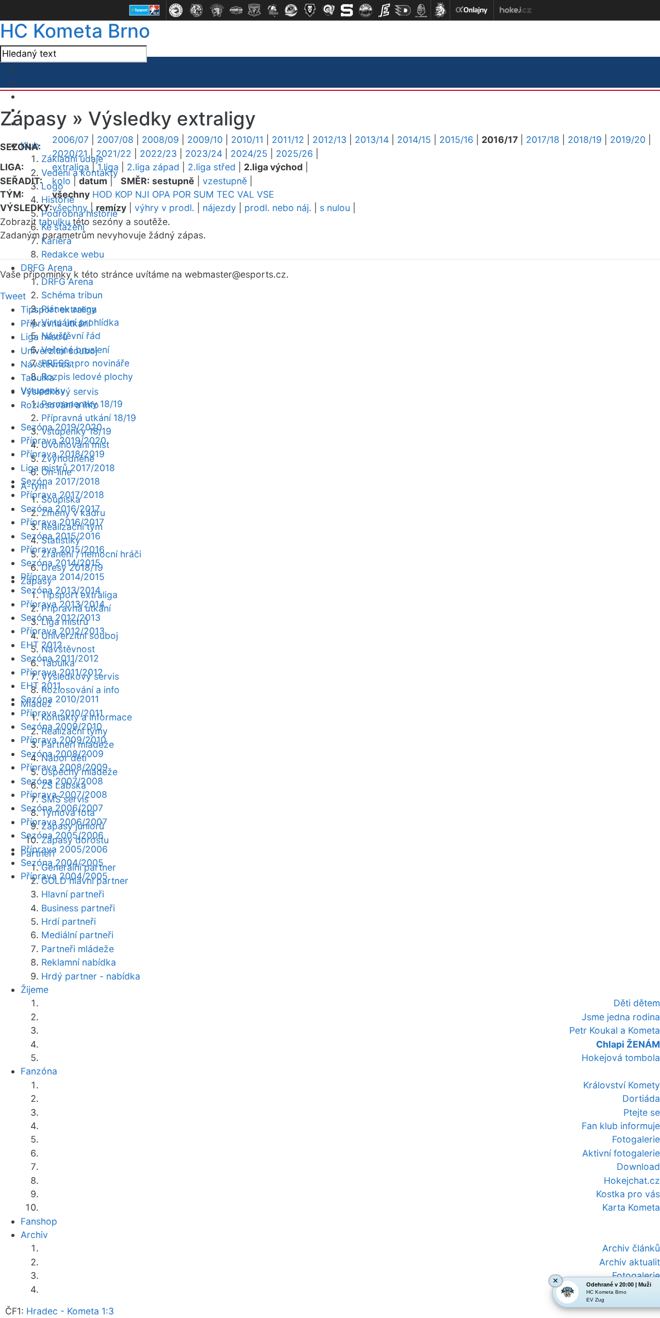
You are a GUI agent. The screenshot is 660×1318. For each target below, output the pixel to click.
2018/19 (585, 139)
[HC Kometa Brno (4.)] (235, 10)
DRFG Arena (67, 281)
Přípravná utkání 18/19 (88, 417)
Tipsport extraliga (59, 309)
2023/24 (203, 153)
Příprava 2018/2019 (63, 453)
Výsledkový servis (59, 391)
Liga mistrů (44, 336)
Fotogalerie (636, 1275)
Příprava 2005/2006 (64, 849)
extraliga (70, 167)
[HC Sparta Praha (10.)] (347, 10)
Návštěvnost (68, 649)
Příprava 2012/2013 (63, 630)
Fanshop (39, 1221)
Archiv (34, 1234)
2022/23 (158, 153)
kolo (61, 180)
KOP (124, 194)
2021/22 (113, 153)
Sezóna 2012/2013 (61, 617)
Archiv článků (631, 1248)
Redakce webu (72, 254)
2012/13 (329, 139)
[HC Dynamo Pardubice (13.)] (402, 10)
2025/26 (294, 153)
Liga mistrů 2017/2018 (68, 467)
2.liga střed (212, 167)
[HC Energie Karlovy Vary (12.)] (384, 10)
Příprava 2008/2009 (64, 767)
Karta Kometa (631, 1207)
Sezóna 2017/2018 (60, 481)
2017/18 (542, 139)
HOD (102, 194)
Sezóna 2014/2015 (61, 562)
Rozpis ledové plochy (87, 376)
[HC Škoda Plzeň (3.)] (217, 10)
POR (182, 194)
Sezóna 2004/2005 (62, 862)
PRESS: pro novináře (85, 363)
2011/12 (288, 139)
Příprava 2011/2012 (62, 672)
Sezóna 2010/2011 (60, 699)
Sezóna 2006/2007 (62, 807)
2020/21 (70, 153)
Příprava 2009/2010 (63, 739)
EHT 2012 (41, 644)
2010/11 (247, 139)
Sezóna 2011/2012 (60, 658)
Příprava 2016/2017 (62, 522)
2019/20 (628, 139)
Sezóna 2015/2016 (61, 536)
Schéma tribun (72, 295)
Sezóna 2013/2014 (61, 590)
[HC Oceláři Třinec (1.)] (176, 10)
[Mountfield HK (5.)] (254, 10)
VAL (245, 194)
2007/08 (115, 139)
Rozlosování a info (80, 689)
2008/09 (160, 139)
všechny (70, 207)
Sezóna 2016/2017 (60, 508)
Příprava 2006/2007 (64, 821)
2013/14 (372, 139)
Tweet (13, 296)
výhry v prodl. (164, 207)
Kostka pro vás (628, 1193)
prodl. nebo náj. (277, 207)
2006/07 (70, 139)
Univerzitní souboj (59, 350)
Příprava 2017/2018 (62, 494)
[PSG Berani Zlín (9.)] (328, 10)
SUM (203, 194)
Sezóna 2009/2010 (61, 726)
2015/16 (456, 139)
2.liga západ (153, 167)
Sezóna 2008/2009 (62, 753)
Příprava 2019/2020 (63, 440)
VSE (265, 194)
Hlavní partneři (72, 894)
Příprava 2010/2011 (62, 713)
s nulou (335, 207)
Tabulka (37, 377)
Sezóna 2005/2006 (62, 835)
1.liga (108, 167)
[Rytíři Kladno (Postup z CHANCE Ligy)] (421, 10)
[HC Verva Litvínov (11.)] (365, 10)
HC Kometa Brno (75, 30)
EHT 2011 (41, 685)
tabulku (54, 221)
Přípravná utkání (55, 323)
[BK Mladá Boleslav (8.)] (310, 10)
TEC (226, 194)
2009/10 (205, 139)
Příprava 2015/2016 (63, 549)
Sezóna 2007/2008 (62, 781)
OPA (161, 194)
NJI (142, 194)
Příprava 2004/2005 (64, 876)
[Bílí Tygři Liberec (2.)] (196, 10)
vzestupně (225, 180)
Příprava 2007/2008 (64, 794)
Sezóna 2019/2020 (61, 427)
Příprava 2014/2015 (63, 576)
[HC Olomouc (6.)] (272, 10)
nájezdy (219, 207)
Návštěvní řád (71, 335)
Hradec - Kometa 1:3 (70, 1311)
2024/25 (249, 153)
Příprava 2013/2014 (63, 604)
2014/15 (414, 139)
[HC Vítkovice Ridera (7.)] (291, 10)
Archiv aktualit (629, 1262)
